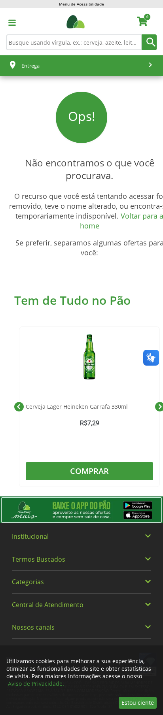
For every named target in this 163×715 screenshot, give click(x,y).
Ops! (81, 116)
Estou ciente (137, 702)
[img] (81, 510)
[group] (89, 406)
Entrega (30, 65)
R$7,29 (89, 423)
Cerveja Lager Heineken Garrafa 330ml (77, 406)
